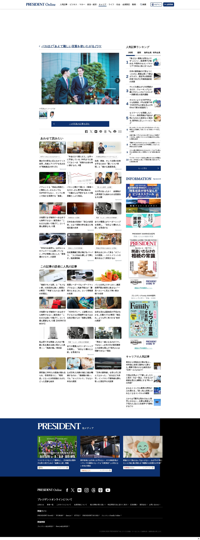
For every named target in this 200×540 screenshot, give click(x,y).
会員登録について (80, 505)
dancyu (68, 515)
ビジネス (73, 4)
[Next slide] (117, 80)
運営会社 (143, 505)
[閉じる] (198, 538)
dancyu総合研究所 (62, 526)
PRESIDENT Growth (45, 515)
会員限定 (126, 4)
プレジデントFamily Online (111, 515)
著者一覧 (50, 505)
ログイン (157, 4)
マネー (82, 4)
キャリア (102, 4)
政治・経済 (92, 4)
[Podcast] (100, 490)
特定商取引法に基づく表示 (117, 505)
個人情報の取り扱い (97, 505)
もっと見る (142, 168)
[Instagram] (86, 490)
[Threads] (93, 490)
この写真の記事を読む (79, 124)
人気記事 (63, 4)
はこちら (143, 288)
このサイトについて (63, 505)
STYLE (77, 515)
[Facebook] (67, 490)
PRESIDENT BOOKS (90, 515)
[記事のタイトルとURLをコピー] (110, 131)
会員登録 (169, 4)
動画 (134, 4)
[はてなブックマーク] (79, 490)
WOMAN (59, 515)
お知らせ (41, 505)
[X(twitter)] (72, 490)
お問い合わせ (154, 505)
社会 (118, 4)
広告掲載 (133, 505)
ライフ (111, 4)
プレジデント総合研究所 (45, 526)
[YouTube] (108, 490)
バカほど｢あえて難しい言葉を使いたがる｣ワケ (72, 46)
